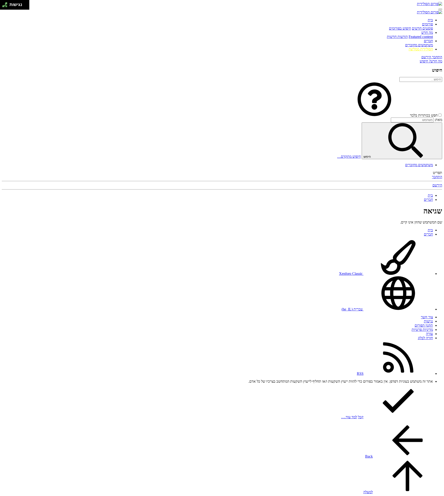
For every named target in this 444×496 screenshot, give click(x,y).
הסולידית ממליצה (421, 49)
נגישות (428, 321)
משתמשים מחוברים (419, 45)
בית (430, 20)
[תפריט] (440, 9)
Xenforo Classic (351, 274)
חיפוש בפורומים (400, 28)
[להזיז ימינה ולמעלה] (6, 3)
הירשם (437, 185)
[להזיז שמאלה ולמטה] (3, 6)
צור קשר (427, 317)
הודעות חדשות (397, 37)
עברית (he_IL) (353, 309)
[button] (374, 115)
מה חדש (427, 32)
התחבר (437, 177)
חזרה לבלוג (425, 338)
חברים (428, 41)
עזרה (429, 334)
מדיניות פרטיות (422, 330)
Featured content (421, 37)
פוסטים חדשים (422, 28)
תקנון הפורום (424, 325)
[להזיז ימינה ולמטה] (6, 6)
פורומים (427, 24)
